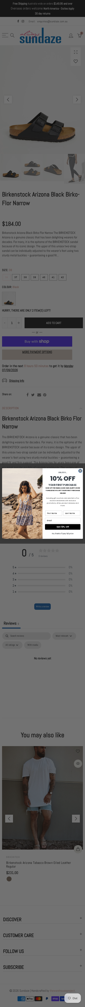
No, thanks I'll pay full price (62, 534)
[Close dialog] (80, 471)
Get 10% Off (63, 526)
